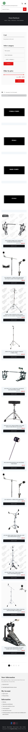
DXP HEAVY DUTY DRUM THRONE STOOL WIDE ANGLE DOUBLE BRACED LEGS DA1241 (14, 426)
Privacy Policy (5, 696)
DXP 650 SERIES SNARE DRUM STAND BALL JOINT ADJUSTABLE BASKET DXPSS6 (14, 536)
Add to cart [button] (14, 246)
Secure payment (6, 708)
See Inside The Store (7, 710)
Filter (19, 81)
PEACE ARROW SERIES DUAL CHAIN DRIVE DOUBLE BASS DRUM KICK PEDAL (14, 241)
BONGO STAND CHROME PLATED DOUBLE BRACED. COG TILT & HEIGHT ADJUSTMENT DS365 (14, 315)
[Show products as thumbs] (2, 92)
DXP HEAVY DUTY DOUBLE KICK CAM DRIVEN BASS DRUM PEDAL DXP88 (14, 389)
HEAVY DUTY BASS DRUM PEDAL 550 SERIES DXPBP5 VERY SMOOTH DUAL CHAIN (14, 648)
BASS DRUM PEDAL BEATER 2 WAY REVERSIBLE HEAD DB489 (14, 463)
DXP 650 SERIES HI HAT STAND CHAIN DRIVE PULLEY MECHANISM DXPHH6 (14, 573)
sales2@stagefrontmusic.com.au (10, 687)
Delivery (4, 702)
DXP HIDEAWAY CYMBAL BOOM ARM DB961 (14, 499)
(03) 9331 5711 (6, 684)
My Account (5, 694)
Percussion (14, 20)
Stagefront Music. (14, 729)
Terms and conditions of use (9, 706)
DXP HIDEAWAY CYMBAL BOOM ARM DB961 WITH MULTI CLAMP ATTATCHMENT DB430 (14, 278)
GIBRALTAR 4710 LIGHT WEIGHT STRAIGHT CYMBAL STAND (14, 352)
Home (5, 20)
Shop (9, 20)
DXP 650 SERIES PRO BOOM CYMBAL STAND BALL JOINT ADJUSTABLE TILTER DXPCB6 (14, 610)
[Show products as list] (4, 92)
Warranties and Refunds (8, 704)
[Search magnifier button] (24, 9)
